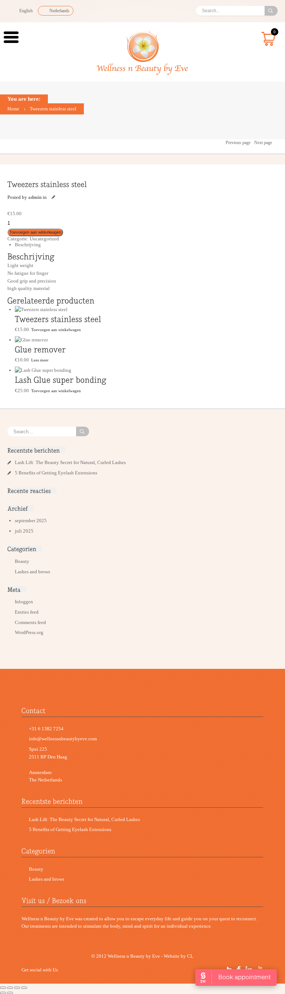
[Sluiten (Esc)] (3, 988)
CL (190, 956)
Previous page (238, 142)
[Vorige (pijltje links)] (3, 993)
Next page (263, 142)
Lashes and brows (32, 571)
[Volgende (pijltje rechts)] (10, 993)
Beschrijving (28, 244)
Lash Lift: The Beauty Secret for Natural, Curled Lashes (71, 462)
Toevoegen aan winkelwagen (35, 232)
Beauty (22, 561)
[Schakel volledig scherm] (17, 988)
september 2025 (31, 520)
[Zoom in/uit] (24, 988)
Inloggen (24, 601)
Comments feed (30, 622)
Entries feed (27, 612)
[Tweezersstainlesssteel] (47, 184)
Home (13, 108)
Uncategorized (44, 238)
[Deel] (10, 988)
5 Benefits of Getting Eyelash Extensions (56, 473)
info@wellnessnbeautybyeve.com (63, 738)
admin (35, 197)
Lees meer (40, 360)
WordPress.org (29, 632)
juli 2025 (24, 531)
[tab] (146, 245)
